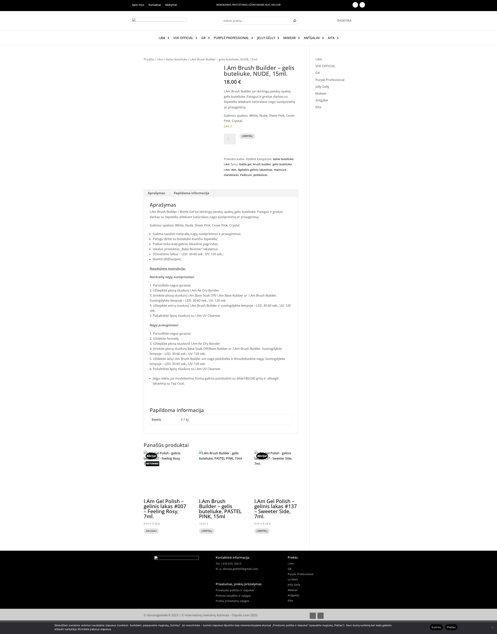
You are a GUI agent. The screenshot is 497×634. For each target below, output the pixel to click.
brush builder (262, 164)
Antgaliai (312, 38)
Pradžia (149, 59)
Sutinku (436, 627)
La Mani (293, 579)
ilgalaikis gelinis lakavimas (255, 170)
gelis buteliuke (282, 164)
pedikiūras (260, 175)
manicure (280, 170)
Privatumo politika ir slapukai (235, 590)
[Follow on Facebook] (355, 5)
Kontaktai (155, 5)
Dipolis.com (240, 615)
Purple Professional (231, 38)
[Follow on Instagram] (362, 5)
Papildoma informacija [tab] (191, 193)
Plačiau (451, 627)
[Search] (295, 21)
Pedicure (246, 175)
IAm (233, 170)
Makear (289, 38)
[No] (492, 627)
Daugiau (151, 531)
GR (203, 38)
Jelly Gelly (266, 38)
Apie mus (138, 5)
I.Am (162, 38)
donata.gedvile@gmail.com (240, 569)
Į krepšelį (247, 136)
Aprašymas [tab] (156, 193)
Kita (331, 38)
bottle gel (245, 164)
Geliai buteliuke (176, 59)
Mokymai (171, 5)
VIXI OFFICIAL (183, 38)
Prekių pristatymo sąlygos (232, 601)
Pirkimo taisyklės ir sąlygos (233, 595)
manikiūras (231, 175)
